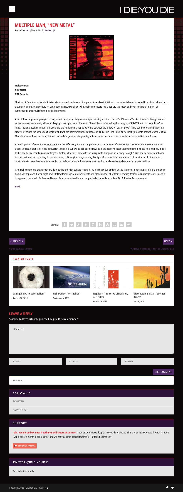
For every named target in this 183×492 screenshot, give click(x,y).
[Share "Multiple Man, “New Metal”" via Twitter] (71, 224)
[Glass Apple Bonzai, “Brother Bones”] (151, 277)
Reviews (48, 30)
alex (27, 30)
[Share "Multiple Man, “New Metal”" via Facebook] (64, 224)
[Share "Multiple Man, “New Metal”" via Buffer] (107, 224)
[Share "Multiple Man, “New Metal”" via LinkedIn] (100, 224)
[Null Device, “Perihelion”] (71, 277)
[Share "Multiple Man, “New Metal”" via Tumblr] (86, 224)
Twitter (18, 401)
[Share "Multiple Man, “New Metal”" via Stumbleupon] (114, 224)
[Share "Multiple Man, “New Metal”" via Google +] (78, 224)
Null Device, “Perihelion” (66, 293)
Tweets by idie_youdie (23, 471)
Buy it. (18, 186)
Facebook (20, 410)
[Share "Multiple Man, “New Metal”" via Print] (128, 224)
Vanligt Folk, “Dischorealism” (29, 293)
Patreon (165, 432)
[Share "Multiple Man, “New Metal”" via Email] (121, 224)
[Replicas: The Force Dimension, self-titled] (111, 277)
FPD (46, 487)
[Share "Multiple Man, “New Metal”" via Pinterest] (93, 224)
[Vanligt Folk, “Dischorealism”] (31, 277)
